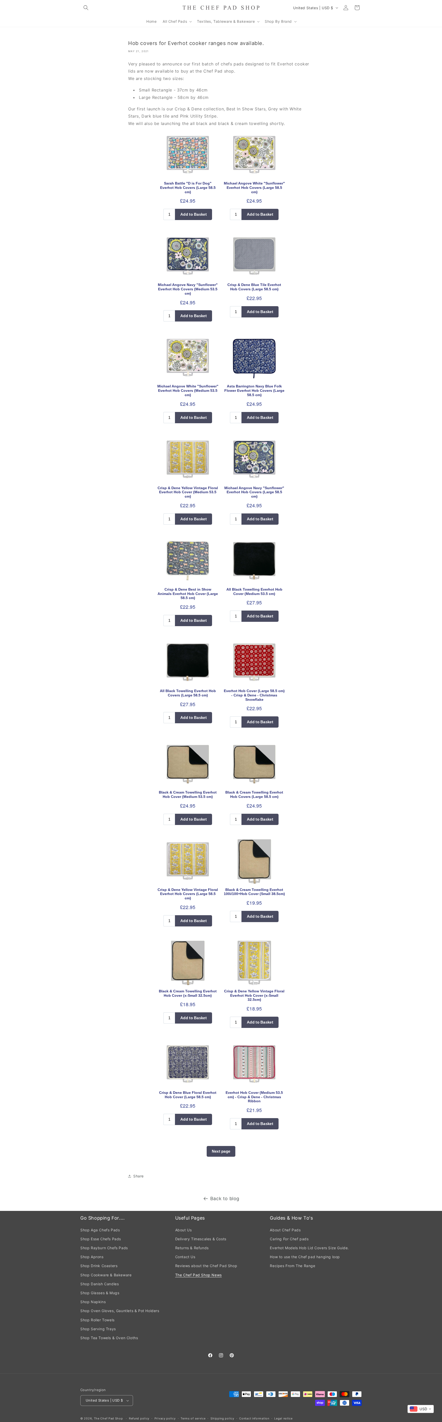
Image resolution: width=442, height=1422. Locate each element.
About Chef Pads (285, 1230)
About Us (183, 1230)
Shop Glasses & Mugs (99, 1293)
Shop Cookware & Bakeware (105, 1275)
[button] (86, 7)
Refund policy (139, 1418)
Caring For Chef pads (289, 1239)
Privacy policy (165, 1418)
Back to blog (224, 1198)
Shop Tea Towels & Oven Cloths (109, 1338)
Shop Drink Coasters (98, 1266)
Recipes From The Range (292, 1266)
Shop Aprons (92, 1257)
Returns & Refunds (192, 1248)
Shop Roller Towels (97, 1320)
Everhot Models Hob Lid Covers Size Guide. (309, 1248)
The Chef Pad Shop (108, 1418)
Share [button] (138, 1176)
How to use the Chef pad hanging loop (305, 1257)
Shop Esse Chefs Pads (100, 1239)
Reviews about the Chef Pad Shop (206, 1266)
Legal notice (283, 1418)
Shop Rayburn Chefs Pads (104, 1248)
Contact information (254, 1418)
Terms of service (193, 1418)
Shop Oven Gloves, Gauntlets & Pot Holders (119, 1311)
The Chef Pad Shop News (198, 1275)
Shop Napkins (93, 1302)
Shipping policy (222, 1418)
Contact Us (185, 1257)
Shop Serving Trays (98, 1329)
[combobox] (420, 1409)
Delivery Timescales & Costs (200, 1239)
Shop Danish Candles (99, 1284)
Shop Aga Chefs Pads (100, 1230)
